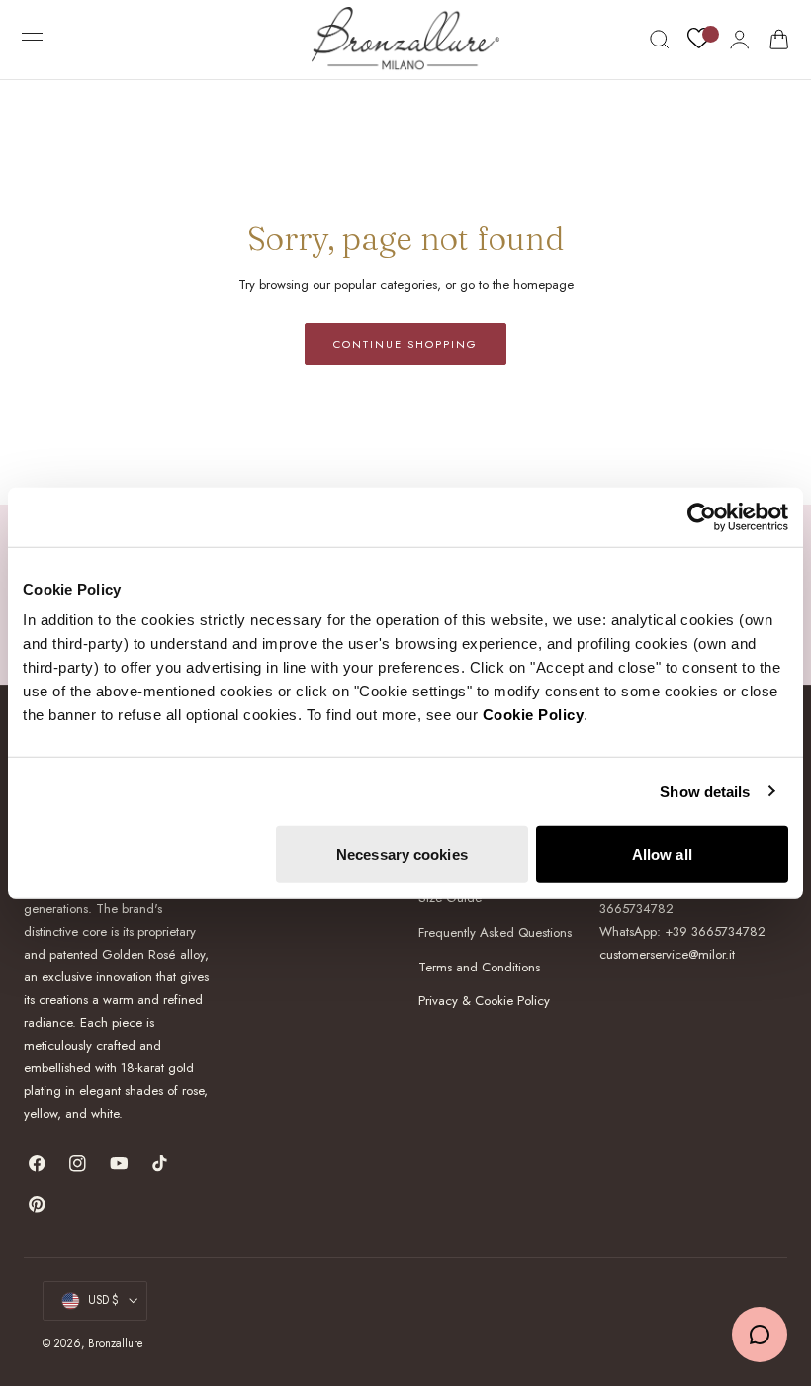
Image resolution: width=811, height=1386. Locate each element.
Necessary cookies (402, 854)
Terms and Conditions (479, 966)
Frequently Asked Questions (495, 932)
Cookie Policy (534, 714)
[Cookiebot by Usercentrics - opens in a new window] (701, 516)
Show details (705, 791)
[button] (32, 39)
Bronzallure (115, 1343)
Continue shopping (405, 344)
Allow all (662, 854)
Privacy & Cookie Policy (484, 1000)
